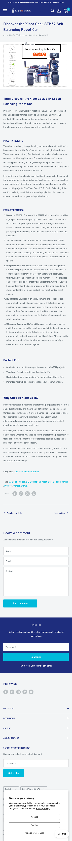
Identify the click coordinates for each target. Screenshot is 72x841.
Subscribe (36, 657)
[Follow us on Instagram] (18, 692)
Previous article (14, 513)
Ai (10, 481)
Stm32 (24, 485)
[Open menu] (5, 10)
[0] (66, 11)
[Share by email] (33, 493)
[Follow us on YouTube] (31, 692)
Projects (8, 485)
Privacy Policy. (43, 808)
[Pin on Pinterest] (21, 493)
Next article (59, 513)
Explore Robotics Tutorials (26, 471)
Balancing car (18, 481)
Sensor (16, 485)
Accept (34, 816)
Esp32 (51, 481)
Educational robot (38, 481)
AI (4, 35)
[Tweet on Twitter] (27, 493)
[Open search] (52, 11)
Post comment (20, 603)
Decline (34, 825)
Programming (61, 481)
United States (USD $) (31, 789)
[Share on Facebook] (14, 493)
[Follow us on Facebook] (5, 692)
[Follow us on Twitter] (12, 692)
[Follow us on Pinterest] (24, 692)
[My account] (59, 11)
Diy (27, 481)
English (8, 789)
